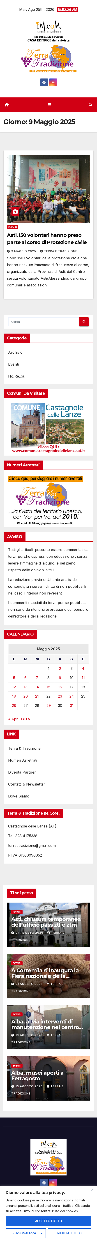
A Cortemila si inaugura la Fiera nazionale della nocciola (45, 976)
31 (72, 705)
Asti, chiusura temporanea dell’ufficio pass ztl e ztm (46, 922)
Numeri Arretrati (22, 760)
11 (83, 677)
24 (71, 696)
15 (48, 687)
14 (37, 687)
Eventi (12, 227)
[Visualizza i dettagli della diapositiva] (48, 428)
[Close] (92, 1189)
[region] (48, 1214)
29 (48, 705)
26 (14, 705)
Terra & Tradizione (24, 748)
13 (25, 687)
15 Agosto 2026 (30, 1086)
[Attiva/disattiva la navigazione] (49, 104)
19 (14, 696)
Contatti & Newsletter (26, 784)
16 (60, 687)
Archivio (15, 352)
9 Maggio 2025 (24, 251)
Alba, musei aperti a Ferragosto (37, 1075)
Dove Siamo (18, 796)
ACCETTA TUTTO (48, 1221)
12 (14, 687)
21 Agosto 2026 (30, 984)
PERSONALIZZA (24, 1233)
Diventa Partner (22, 772)
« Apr (13, 719)
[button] (90, 104)
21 (37, 696)
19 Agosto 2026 (30, 1035)
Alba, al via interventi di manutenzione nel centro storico (45, 1027)
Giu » (25, 719)
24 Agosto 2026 (30, 932)
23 (60, 696)
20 (25, 696)
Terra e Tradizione (60, 251)
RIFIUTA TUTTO (69, 1233)
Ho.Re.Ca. (16, 376)
